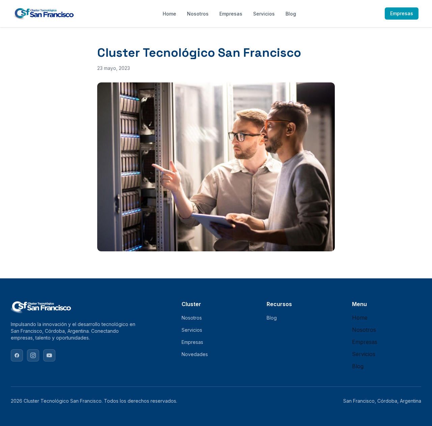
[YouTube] (49, 355)
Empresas (230, 14)
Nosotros (198, 14)
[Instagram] (33, 355)
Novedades (195, 354)
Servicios (264, 14)
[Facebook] (17, 355)
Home (169, 14)
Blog (291, 14)
